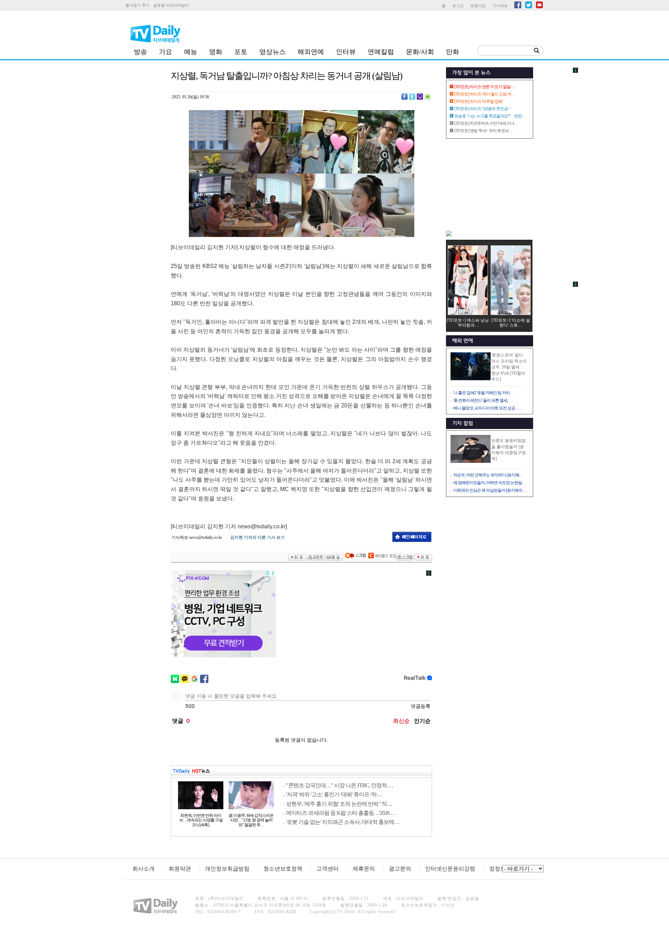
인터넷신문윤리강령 (450, 869)
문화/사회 (420, 51)
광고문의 (400, 869)
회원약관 (180, 869)
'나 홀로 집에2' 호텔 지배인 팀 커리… (483, 392)
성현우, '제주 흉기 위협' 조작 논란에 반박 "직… (339, 804)
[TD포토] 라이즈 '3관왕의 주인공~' (482, 108)
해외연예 (311, 51)
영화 (215, 51)
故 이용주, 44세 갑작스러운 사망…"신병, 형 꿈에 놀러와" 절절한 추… (251, 820)
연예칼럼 (381, 51)
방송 (140, 51)
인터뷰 (346, 51)
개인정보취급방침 (227, 869)
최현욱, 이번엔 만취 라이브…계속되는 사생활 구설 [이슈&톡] (201, 820)
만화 (452, 51)
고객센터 (327, 869)
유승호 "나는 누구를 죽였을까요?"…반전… (490, 116)
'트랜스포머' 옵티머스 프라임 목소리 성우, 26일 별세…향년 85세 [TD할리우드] (509, 367)
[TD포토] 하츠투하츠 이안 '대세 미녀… (486, 123)
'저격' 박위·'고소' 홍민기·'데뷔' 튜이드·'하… (334, 794)
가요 (165, 51)
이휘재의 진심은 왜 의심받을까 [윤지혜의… (489, 490)
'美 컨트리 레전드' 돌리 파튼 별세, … (483, 400)
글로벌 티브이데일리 (171, 5)
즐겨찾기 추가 (137, 5)
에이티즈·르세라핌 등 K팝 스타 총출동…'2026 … (341, 813)
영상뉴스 (272, 51)
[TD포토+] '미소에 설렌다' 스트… (510, 323)
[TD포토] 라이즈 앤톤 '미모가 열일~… (485, 86)
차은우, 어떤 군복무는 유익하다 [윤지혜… (488, 475)
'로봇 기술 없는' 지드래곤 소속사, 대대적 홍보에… (342, 822)
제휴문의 (364, 869)
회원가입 (478, 5)
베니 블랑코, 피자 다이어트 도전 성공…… (488, 408)
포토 (240, 51)
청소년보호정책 (282, 869)
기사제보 (500, 5)
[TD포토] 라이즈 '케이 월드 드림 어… (484, 94)
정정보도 (500, 869)
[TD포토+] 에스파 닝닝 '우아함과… (468, 323)
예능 (190, 51)
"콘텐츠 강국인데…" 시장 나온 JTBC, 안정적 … (339, 785)
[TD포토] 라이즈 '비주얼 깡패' (478, 101)
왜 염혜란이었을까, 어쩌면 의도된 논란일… (489, 482)
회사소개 (143, 869)
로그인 (458, 5)
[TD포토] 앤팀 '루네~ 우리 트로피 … (483, 130)
